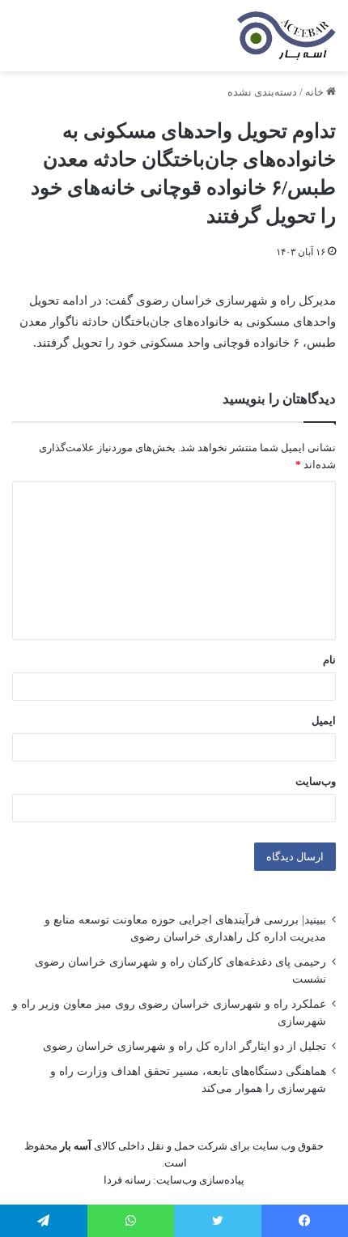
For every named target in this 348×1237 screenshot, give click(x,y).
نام (329, 660)
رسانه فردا (127, 1180)
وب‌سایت (315, 781)
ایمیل (324, 720)
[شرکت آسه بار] (286, 35)
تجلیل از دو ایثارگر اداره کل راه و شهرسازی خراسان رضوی (184, 1046)
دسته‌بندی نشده (262, 92)
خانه (315, 92)
